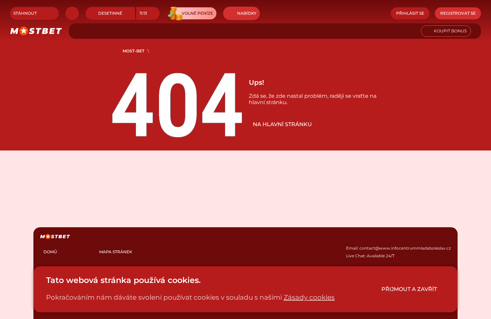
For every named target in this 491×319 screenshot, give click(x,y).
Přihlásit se (410, 13)
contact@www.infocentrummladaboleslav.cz (405, 248)
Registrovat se (458, 13)
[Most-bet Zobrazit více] (72, 13)
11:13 (143, 13)
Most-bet (133, 50)
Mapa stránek (115, 251)
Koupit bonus (450, 30)
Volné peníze (197, 13)
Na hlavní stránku (282, 124)
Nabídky (247, 13)
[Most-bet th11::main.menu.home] (36, 31)
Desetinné (110, 13)
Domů (50, 251)
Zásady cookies (309, 297)
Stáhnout (25, 13)
